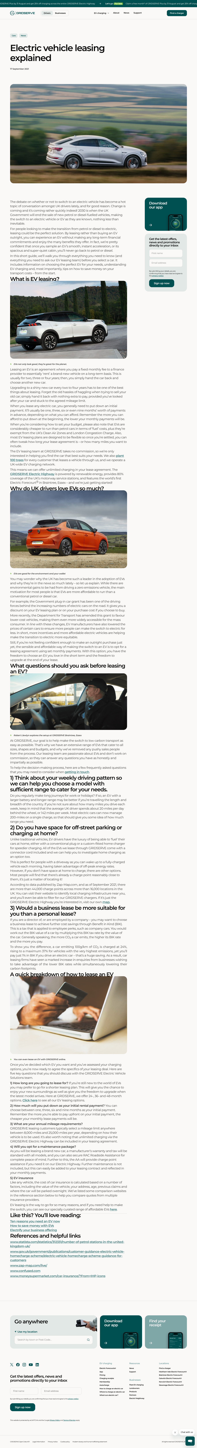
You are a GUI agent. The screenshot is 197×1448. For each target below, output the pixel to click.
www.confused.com (25, 1271)
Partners (132, 1395)
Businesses (60, 13)
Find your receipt (158, 1323)
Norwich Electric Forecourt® (170, 1382)
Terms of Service (69, 1420)
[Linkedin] (37, 1364)
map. (106, 902)
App (101, 1372)
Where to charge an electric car (112, 1392)
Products (133, 1391)
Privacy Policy (55, 1420)
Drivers (47, 13)
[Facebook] (18, 1364)
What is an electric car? (109, 1395)
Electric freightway (136, 1398)
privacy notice (158, 276)
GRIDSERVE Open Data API (20, 1442)
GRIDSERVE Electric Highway (32, 474)
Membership (105, 1382)
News (126, 13)
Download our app (158, 205)
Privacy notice (53, 1442)
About (116, 13)
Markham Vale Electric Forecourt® (173, 1372)
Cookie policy (65, 1442)
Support (138, 13)
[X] (11, 1364)
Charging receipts (107, 1378)
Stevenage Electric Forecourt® (171, 1385)
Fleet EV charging (136, 1385)
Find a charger (177, 13)
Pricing (102, 1375)
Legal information (38, 1442)
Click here (29, 1100)
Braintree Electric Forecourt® (170, 1375)
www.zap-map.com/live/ (28, 1265)
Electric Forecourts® (108, 1368)
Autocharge (104, 1385)
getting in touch (77, 772)
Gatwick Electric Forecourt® (170, 1378)
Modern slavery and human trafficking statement (90, 1442)
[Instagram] (24, 1364)
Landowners (134, 1388)
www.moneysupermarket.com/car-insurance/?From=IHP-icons (57, 1276)
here (113, 1209)
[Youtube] (31, 1364)
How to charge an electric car (111, 1388)
